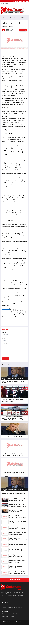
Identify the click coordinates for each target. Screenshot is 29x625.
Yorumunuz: (5, 343)
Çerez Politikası (15, 605)
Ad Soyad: (4, 332)
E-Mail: (3, 338)
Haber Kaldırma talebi (7, 607)
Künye (6, 3)
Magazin (24, 613)
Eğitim (13, 613)
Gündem (4, 613)
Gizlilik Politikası (18, 607)
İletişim (2, 3)
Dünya (9, 613)
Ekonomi (18, 613)
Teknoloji (12, 616)
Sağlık (3, 616)
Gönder (6, 359)
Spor (7, 616)
